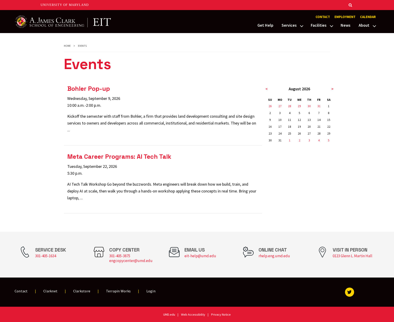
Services (289, 25)
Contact (323, 17)
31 (319, 106)
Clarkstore (82, 291)
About (364, 25)
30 (309, 106)
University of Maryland (65, 5)
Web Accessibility (193, 314)
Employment (344, 17)
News (345, 25)
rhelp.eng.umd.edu (274, 255)
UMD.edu (169, 314)
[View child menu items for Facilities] (332, 26)
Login (151, 291)
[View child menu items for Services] (302, 26)
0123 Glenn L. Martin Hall (352, 255)
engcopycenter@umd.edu (131, 260)
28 (289, 106)
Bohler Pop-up (88, 89)
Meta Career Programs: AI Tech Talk (119, 157)
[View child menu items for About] (374, 26)
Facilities (319, 25)
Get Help (265, 25)
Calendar (368, 17)
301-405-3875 (119, 255)
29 (299, 106)
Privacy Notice (221, 314)
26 (270, 106)
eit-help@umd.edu (200, 255)
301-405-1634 (45, 255)
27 (280, 106)
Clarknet (50, 291)
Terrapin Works (118, 291)
